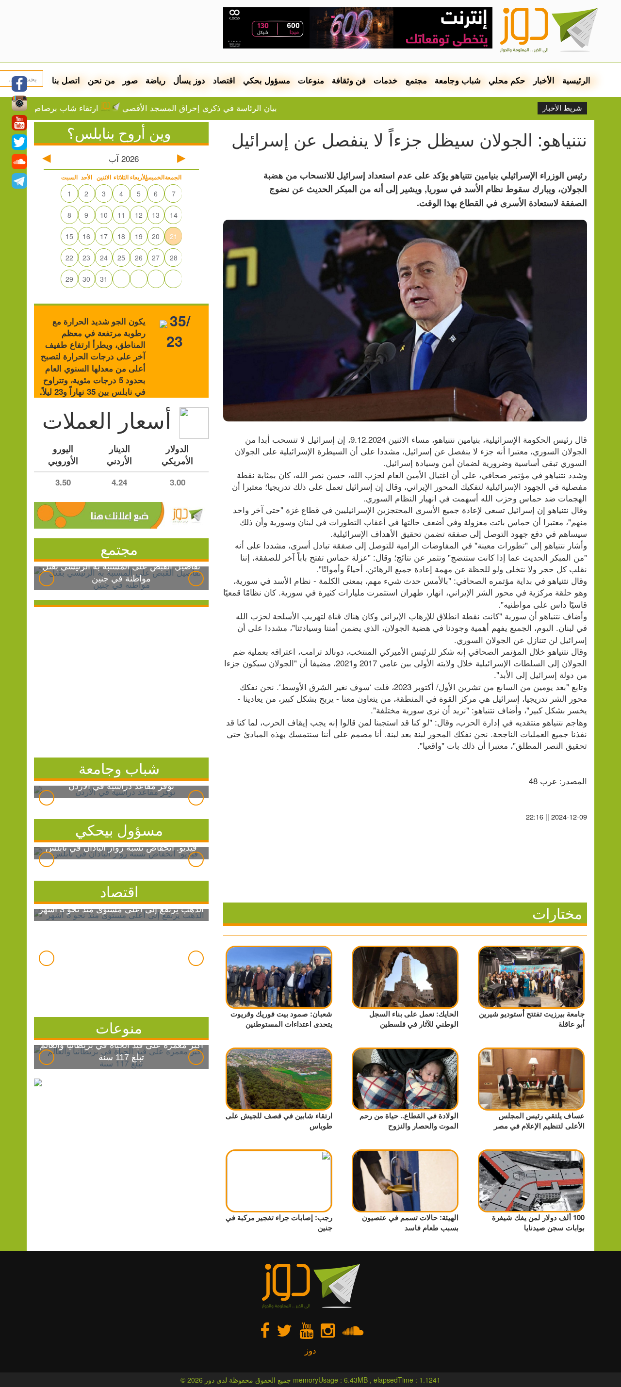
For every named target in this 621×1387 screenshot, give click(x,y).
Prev (46, 578)
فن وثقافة (349, 80)
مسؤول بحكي (266, 80)
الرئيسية (576, 80)
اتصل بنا (66, 80)
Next (196, 578)
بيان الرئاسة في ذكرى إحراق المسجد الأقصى (232, 107)
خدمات (386, 80)
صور (130, 80)
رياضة (155, 80)
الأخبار (544, 80)
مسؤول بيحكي (119, 829)
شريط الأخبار (562, 108)
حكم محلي (507, 80)
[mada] (357, 24)
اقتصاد (224, 80)
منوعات (311, 80)
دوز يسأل (189, 80)
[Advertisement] (121, 680)
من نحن (101, 80)
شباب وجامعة (458, 80)
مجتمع (416, 80)
